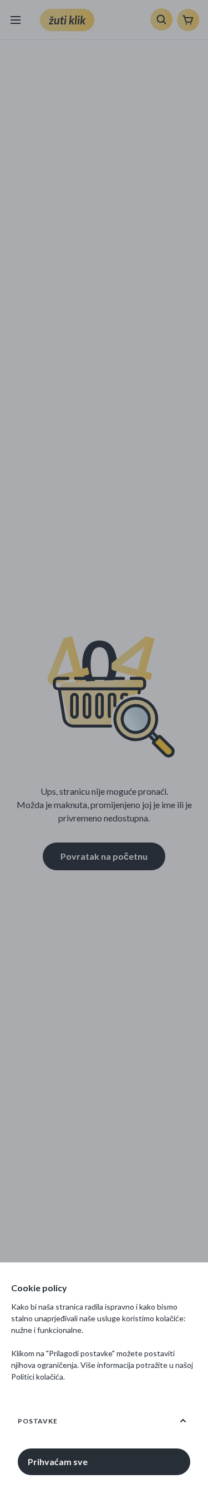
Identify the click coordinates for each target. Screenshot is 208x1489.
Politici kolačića (37, 1376)
